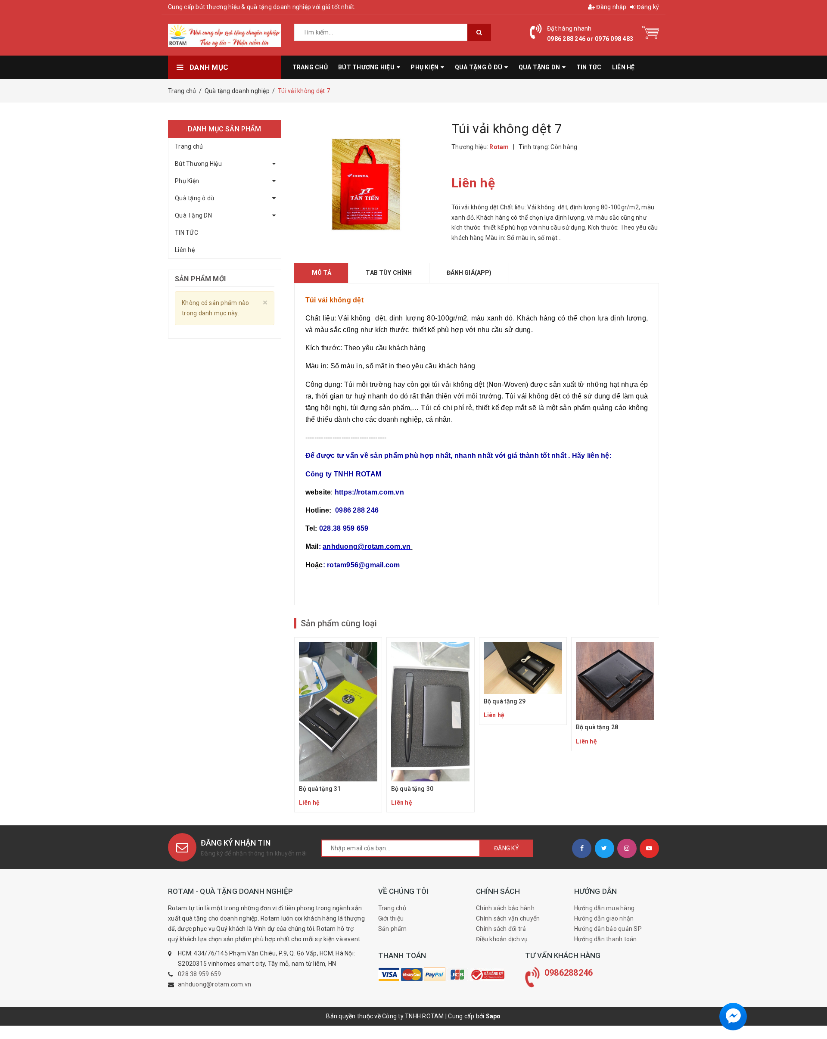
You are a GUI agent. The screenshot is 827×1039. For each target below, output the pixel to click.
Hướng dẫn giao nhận (604, 918)
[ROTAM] (389, 974)
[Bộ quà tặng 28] (615, 694)
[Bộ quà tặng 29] (523, 681)
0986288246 (568, 972)
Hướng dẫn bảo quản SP (608, 928)
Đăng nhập (611, 6)
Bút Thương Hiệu (198, 163)
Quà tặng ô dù (194, 198)
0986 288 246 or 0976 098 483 (590, 38)
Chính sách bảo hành (505, 908)
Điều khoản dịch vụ (502, 939)
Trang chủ (189, 146)
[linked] (649, 848)
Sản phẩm (392, 928)
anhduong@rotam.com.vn (214, 984)
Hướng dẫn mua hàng (604, 908)
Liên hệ (185, 249)
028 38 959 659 (199, 974)
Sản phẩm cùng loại (339, 623)
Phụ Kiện (187, 180)
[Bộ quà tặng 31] (338, 725)
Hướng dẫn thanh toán (605, 939)
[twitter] (604, 848)
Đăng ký (647, 6)
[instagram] (627, 848)
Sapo (493, 1016)
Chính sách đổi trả (501, 928)
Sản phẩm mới (200, 279)
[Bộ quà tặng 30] (430, 725)
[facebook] (581, 848)
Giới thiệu (391, 918)
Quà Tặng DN (193, 215)
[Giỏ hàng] (650, 31)
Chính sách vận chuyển (508, 918)
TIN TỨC (186, 232)
